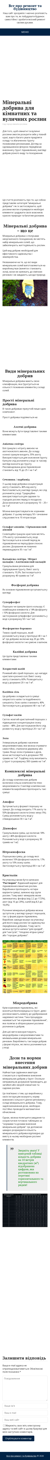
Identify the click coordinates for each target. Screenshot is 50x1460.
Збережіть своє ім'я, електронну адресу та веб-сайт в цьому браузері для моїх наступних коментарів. (24, 1428)
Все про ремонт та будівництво (25, 7)
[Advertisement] (25, 65)
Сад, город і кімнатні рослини (14, 124)
